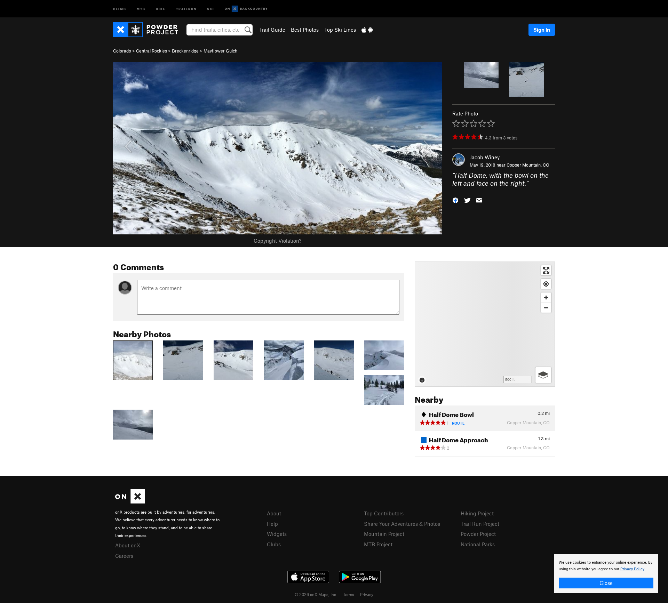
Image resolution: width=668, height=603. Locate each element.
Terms (348, 594)
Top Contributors (384, 513)
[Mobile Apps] (367, 29)
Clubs (274, 544)
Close (606, 583)
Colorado (122, 51)
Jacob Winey (485, 157)
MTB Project (378, 544)
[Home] (149, 29)
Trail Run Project (480, 524)
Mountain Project (384, 534)
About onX (127, 545)
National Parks (478, 544)
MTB (141, 8)
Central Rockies (151, 51)
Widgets (277, 534)
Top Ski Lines (340, 29)
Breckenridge (185, 51)
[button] (455, 199)
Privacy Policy (632, 569)
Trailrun (186, 8)
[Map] (485, 324)
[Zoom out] (546, 308)
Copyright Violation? (277, 241)
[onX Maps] (130, 501)
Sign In (541, 29)
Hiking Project (477, 513)
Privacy (366, 594)
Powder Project (478, 534)
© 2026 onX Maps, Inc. (316, 594)
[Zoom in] (546, 297)
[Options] (543, 375)
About (274, 513)
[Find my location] (546, 284)
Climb (119, 8)
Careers (124, 556)
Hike (161, 8)
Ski (210, 8)
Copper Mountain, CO (528, 165)
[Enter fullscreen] (546, 270)
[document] (606, 573)
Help (272, 524)
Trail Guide (272, 29)
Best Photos (305, 29)
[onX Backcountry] (246, 9)
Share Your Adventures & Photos (402, 524)
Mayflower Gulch (220, 51)
